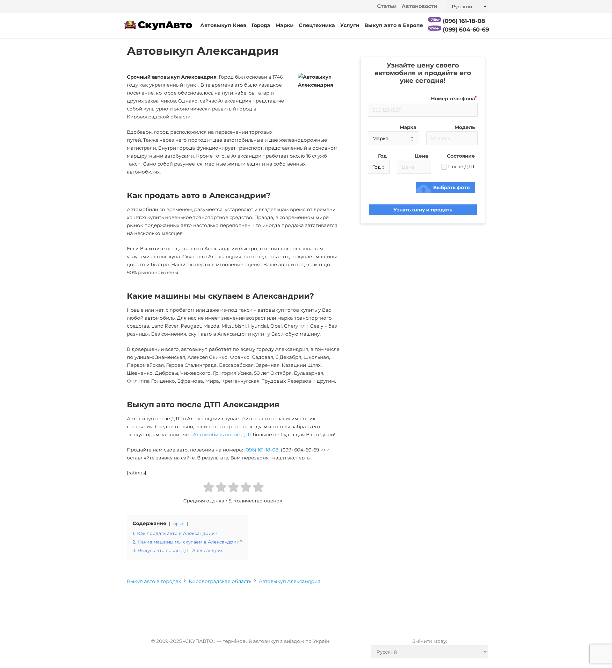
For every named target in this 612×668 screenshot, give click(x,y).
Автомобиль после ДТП (222, 434)
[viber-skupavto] (434, 20)
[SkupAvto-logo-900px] (158, 25)
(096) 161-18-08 (261, 450)
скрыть (178, 523)
